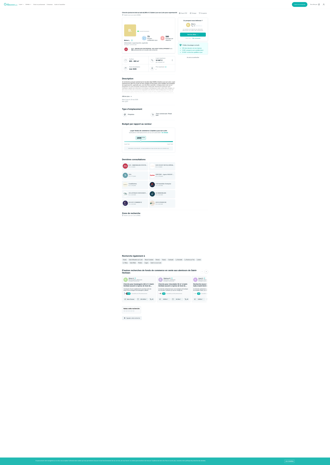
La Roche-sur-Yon (190, 259)
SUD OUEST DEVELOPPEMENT (161, 48)
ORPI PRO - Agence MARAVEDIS (165, 174)
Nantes (125, 259)
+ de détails (164, 132)
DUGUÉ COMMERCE (135, 202)
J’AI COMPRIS (289, 461)
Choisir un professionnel (39, 4)
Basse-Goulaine (149, 259)
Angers (146, 263)
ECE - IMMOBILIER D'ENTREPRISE (141, 48)
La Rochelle (179, 259)
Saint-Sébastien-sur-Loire (136, 259)
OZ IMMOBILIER (161, 193)
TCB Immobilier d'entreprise (163, 183)
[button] (139, 289)
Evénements (50, 4)
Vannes (164, 259)
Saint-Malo (133, 263)
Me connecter (196, 38)
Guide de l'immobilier (59, 4)
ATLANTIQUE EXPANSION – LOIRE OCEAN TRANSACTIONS (138, 193)
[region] (148, 25)
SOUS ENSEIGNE (161, 202)
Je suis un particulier (193, 57)
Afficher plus (126, 96)
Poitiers (140, 263)
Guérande (170, 259)
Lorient (199, 259)
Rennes (158, 259)
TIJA (130, 174)
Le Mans (125, 263)
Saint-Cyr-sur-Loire (156, 263)
